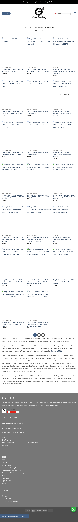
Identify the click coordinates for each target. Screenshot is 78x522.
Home (25, 27)
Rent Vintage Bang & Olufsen (12, 470)
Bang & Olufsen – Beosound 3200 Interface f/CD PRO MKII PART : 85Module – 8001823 (37, 281)
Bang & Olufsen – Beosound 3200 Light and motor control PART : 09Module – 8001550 (37, 324)
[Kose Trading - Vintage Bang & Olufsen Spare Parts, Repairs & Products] (39, 14)
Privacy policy (6, 498)
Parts (30, 27)
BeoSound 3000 (56, 351)
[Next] (43, 335)
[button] (6, 13)
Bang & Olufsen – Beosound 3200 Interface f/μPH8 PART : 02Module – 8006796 (64, 281)
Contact (4, 496)
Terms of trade (6, 465)
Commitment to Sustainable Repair (14, 473)
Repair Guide (6, 481)
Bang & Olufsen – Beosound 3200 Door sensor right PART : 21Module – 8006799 (64, 197)
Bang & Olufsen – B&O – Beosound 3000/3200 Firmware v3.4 (12, 70)
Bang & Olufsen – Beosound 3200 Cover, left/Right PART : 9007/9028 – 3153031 (13, 197)
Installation (6, 478)
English (58, 13)
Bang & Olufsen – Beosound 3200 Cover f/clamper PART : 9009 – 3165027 (63, 154)
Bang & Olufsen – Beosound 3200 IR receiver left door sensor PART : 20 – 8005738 (13, 324)
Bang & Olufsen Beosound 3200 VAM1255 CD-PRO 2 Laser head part (39, 70)
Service (4, 475)
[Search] (14, 14)
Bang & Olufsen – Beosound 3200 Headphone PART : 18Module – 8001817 (63, 239)
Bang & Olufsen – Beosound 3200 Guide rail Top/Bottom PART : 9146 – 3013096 (13, 239)
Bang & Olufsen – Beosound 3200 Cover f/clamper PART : (37, 153)
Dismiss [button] (56, 2)
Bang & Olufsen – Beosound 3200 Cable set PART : (37, 112)
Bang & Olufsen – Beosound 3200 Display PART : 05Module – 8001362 (38, 196)
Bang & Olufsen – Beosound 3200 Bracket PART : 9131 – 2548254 (12, 112)
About (4, 483)
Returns (4, 462)
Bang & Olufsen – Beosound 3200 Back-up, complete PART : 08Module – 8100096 (64, 71)
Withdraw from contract (10, 501)
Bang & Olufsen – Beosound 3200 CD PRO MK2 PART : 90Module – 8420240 (64, 113)
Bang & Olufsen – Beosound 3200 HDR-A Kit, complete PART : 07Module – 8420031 (37, 239)
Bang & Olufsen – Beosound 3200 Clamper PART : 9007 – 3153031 (12, 153)
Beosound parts (38, 27)
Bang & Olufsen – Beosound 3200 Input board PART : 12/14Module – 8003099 (13, 281)
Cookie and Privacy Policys (11, 468)
